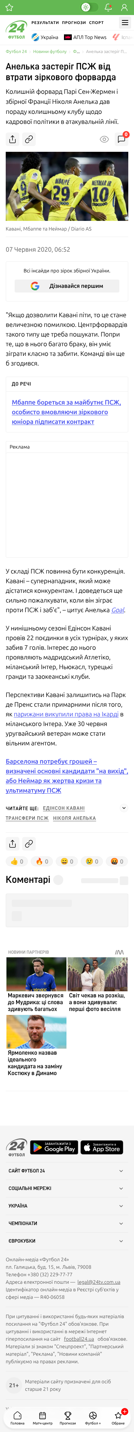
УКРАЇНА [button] (18, 1206)
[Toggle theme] (89, 7)
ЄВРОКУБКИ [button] (22, 1241)
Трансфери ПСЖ (27, 818)
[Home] (16, 37)
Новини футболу (49, 51)
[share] (12, 139)
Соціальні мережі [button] (30, 1188)
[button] (67, 903)
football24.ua (79, 1339)
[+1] (9, 7)
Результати (45, 22)
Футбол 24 (16, 51)
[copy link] (29, 139)
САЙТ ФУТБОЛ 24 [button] (27, 1171)
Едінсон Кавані (64, 808)
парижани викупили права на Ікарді (66, 714)
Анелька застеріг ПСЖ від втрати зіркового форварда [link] (107, 51)
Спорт (96, 22)
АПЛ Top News (89, 37)
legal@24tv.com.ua (99, 1282)
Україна (49, 37)
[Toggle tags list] (124, 808)
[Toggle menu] (125, 22)
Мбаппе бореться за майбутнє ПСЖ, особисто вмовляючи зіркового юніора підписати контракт (66, 411)
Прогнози (74, 22)
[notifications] (108, 7)
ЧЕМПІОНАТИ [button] (23, 1224)
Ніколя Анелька (74, 818)
